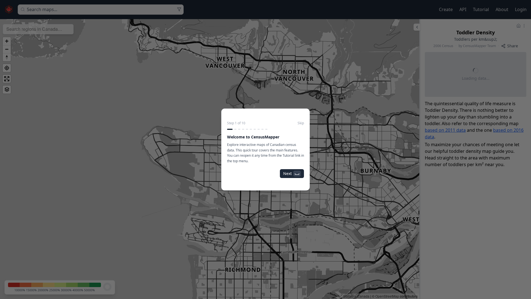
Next (287, 173)
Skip (301, 123)
